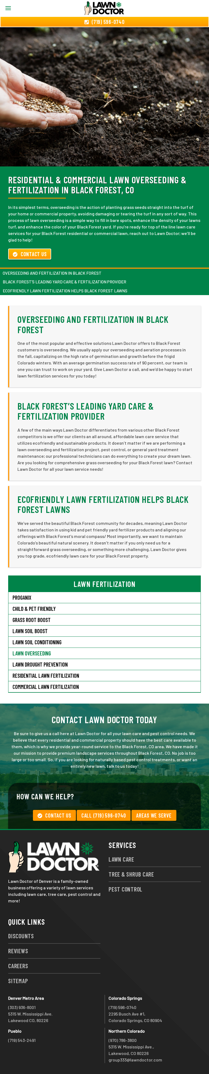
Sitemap (18, 980)
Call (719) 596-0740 (103, 815)
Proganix (22, 597)
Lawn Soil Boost (30, 631)
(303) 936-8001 (22, 1007)
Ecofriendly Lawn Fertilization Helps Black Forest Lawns (65, 290)
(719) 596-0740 (122, 1007)
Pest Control (125, 889)
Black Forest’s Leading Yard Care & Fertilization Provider (64, 281)
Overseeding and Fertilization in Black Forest (52, 273)
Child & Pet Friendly (34, 608)
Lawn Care (121, 859)
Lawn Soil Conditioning (37, 642)
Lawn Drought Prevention (40, 664)
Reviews (18, 950)
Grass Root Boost (32, 620)
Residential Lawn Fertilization (46, 675)
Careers (18, 965)
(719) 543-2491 (22, 1040)
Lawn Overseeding (32, 653)
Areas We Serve (154, 815)
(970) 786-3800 (123, 1040)
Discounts (21, 935)
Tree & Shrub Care (131, 874)
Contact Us (34, 254)
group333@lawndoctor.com (135, 1059)
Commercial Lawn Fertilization (46, 686)
